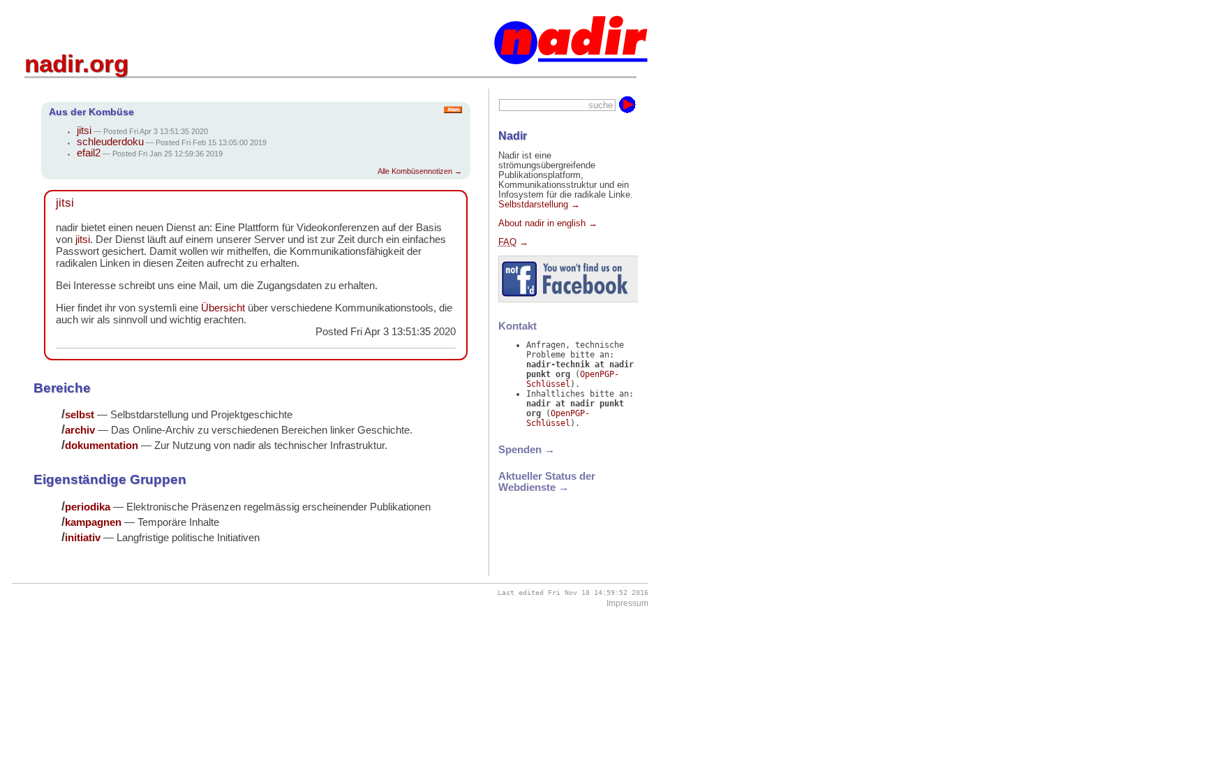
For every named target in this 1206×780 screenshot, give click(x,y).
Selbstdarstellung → (539, 204)
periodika (87, 507)
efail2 (88, 153)
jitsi (84, 130)
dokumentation (101, 445)
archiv (80, 430)
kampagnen (93, 522)
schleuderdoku (110, 141)
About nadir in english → (547, 223)
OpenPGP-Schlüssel (558, 418)
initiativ (82, 537)
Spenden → (526, 449)
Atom (453, 109)
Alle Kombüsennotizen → (420, 171)
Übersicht (223, 308)
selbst (79, 414)
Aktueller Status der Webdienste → (546, 482)
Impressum (627, 603)
